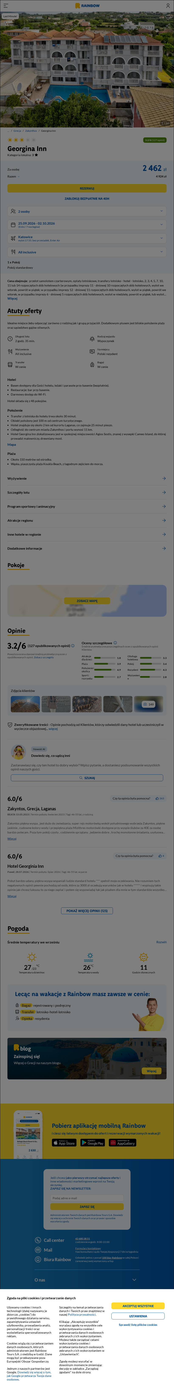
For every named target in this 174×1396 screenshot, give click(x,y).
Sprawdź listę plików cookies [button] (138, 1324)
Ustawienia (145, 1316)
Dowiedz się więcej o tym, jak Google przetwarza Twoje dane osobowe (29, 1375)
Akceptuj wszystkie (140, 1306)
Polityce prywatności (82, 1314)
